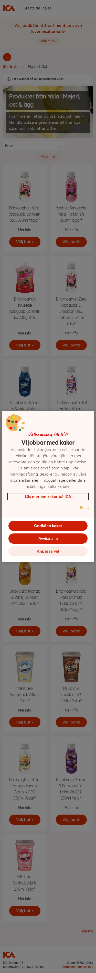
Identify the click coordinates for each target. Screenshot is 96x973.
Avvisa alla (48, 538)
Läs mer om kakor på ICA (48, 496)
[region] (47, 486)
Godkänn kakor (48, 525)
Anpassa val (48, 551)
